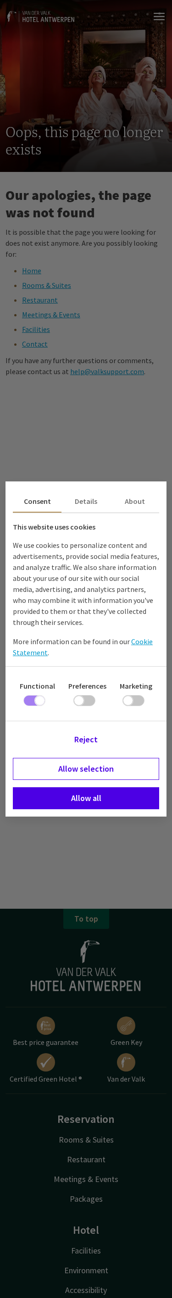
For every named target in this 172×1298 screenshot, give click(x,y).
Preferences (87, 685)
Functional (37, 685)
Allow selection (86, 768)
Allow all (86, 798)
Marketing (136, 685)
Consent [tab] (37, 501)
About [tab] (135, 501)
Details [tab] (86, 501)
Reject (86, 739)
